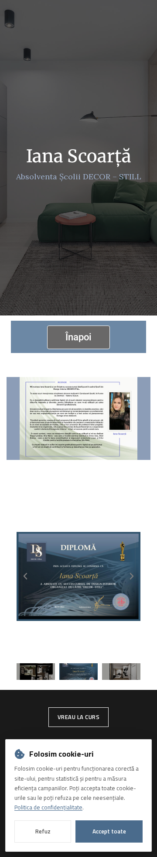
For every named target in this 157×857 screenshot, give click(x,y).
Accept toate (109, 831)
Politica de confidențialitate (48, 807)
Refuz (43, 831)
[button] (25, 576)
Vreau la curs (79, 717)
